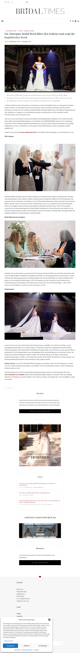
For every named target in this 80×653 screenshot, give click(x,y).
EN (8, 2)
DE (5, 2)
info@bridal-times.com (23, 601)
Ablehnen (27, 646)
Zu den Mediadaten (40, 562)
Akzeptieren (10, 646)
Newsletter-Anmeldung (40, 411)
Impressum (36, 649)
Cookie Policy (17, 649)
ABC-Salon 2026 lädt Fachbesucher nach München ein (34, 493)
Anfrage (19, 613)
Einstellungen (43, 646)
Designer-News (11, 31)
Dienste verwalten (8, 640)
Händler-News (29, 31)
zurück (10, 388)
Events (20, 31)
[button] (49, 620)
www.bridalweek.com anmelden (14, 375)
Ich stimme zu (40, 534)
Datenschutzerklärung (27, 649)
